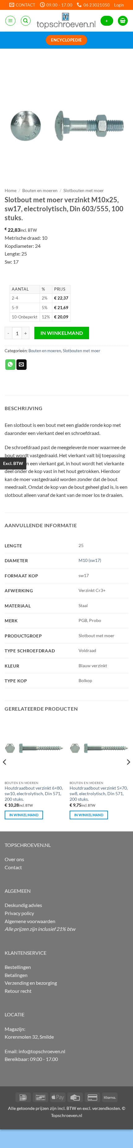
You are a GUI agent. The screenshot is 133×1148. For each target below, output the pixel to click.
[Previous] (5, 774)
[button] (119, 5)
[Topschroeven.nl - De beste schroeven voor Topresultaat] (66, 21)
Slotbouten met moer (83, 190)
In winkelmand (62, 333)
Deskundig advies (23, 905)
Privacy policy (19, 913)
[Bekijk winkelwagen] (123, 21)
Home (10, 190)
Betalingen (16, 975)
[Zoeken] (26, 21)
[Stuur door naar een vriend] (21, 364)
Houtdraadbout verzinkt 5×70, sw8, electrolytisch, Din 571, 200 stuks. (99, 793)
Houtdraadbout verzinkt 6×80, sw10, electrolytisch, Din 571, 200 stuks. (34, 793)
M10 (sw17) (90, 560)
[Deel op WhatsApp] (10, 364)
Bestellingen (18, 967)
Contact (13, 867)
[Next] (128, 774)
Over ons (14, 859)
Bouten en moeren (40, 190)
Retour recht (18, 991)
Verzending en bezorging (31, 983)
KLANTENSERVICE (25, 953)
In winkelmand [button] (23, 815)
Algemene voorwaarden (30, 921)
